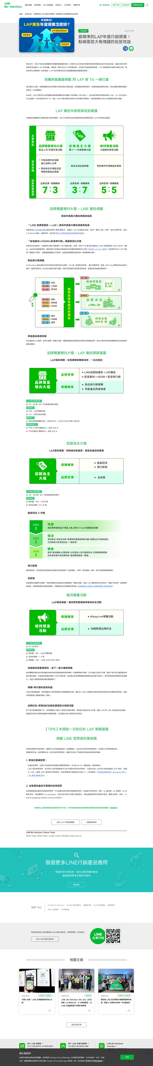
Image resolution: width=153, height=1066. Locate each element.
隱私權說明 (98, 1061)
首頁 (21, 14)
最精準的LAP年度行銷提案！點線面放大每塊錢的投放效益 (56, 14)
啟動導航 (76, 884)
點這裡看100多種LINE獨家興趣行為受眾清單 (95, 586)
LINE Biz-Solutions (57, 905)
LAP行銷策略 (100, 905)
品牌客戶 (111, 905)
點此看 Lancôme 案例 (97, 249)
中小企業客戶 (54, 909)
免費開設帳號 (91, 822)
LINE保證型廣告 (40, 230)
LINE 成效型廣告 (74, 905)
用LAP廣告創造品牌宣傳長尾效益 (69, 233)
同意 (127, 1057)
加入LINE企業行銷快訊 (45, 939)
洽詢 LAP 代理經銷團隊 (65, 822)
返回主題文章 (76, 1024)
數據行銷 (87, 905)
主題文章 (28, 14)
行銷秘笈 (66, 909)
